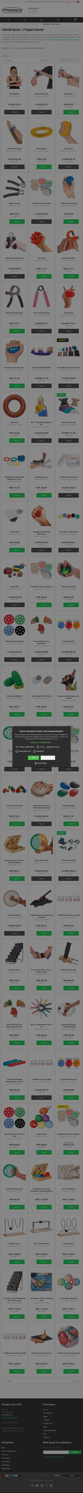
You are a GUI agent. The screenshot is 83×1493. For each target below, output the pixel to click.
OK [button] (34, 758)
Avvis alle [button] (48, 758)
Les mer (55, 739)
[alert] (41, 746)
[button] (41, 743)
